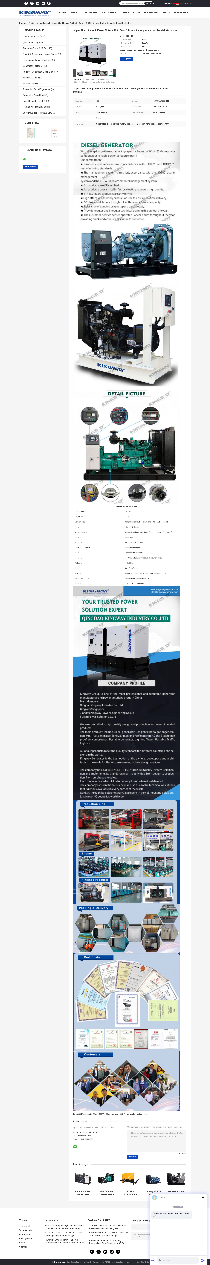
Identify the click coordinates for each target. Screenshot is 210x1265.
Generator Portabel (32, 66)
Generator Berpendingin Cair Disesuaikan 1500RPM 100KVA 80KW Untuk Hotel (65, 1227)
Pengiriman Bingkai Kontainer (37, 60)
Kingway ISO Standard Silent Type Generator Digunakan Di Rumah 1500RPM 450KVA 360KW (65, 1242)
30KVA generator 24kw (88, 1114)
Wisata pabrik (109, 12)
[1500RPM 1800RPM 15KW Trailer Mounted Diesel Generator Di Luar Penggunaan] (130, 1179)
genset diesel (43, 23)
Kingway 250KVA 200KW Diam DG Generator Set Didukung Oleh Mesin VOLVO (153, 1193)
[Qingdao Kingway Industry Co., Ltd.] (35, 12)
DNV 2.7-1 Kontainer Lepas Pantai (40, 54)
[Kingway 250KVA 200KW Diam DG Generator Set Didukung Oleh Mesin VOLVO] (153, 1179)
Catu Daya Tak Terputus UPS (37, 112)
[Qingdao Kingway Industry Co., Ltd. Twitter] (32, 3)
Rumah (62, 12)
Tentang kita (90, 12)
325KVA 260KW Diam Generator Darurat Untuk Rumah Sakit (106, 1193)
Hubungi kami (151, 12)
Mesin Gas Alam (31, 77)
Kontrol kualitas (130, 12)
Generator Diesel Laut (34, 95)
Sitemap (23, 1247)
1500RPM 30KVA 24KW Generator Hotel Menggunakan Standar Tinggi (64, 1234)
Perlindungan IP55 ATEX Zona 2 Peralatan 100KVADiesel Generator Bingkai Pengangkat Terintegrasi (108, 1235)
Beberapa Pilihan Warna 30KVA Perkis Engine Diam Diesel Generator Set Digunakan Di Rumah (83, 1193)
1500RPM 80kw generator (108, 1114)
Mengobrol (127, 59)
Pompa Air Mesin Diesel (35, 107)
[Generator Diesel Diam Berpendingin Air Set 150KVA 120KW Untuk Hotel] (176, 1179)
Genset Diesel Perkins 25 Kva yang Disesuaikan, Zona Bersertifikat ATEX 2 (107, 1241)
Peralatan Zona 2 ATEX (34, 48)
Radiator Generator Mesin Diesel (39, 71)
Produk (75, 12)
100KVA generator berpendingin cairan (133, 1114)
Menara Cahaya (30, 83)
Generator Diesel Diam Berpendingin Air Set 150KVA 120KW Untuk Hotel (176, 1193)
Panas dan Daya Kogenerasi (36, 89)
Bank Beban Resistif (33, 101)
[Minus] (203, 1197)
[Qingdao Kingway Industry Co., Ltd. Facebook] (26, 3)
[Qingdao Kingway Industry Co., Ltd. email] (26, 159)
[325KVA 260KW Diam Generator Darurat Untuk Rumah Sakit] (106, 1179)
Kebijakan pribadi (58, 1262)
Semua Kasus (181, 12)
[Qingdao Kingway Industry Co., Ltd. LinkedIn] (37, 3)
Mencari (149, 3)
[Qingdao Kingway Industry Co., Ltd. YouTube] (43, 3)
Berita (166, 12)
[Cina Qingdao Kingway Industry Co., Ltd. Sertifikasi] (31, 133)
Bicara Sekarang (169, 3)
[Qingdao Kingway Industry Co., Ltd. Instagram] (48, 3)
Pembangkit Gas (31, 36)
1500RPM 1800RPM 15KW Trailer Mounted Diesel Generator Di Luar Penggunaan (130, 1193)
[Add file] (153, 1260)
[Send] (203, 1260)
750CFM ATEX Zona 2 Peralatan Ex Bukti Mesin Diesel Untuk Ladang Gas (108, 1227)
